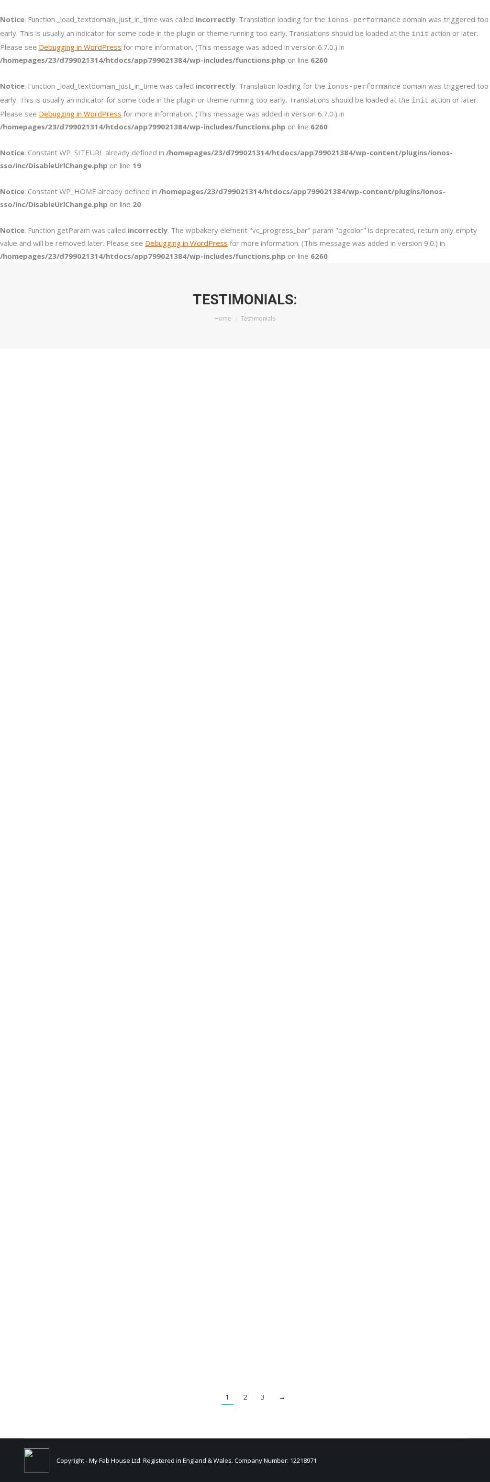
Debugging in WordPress (80, 47)
